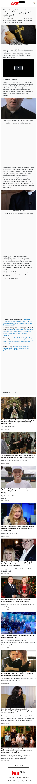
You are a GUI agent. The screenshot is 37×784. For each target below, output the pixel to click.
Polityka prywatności (22, 777)
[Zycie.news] (18, 3)
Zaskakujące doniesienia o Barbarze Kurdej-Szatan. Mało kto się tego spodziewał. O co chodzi (16, 348)
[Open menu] (2, 3)
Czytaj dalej (19, 766)
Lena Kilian (10, 18)
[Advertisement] (18, 145)
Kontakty (11, 777)
